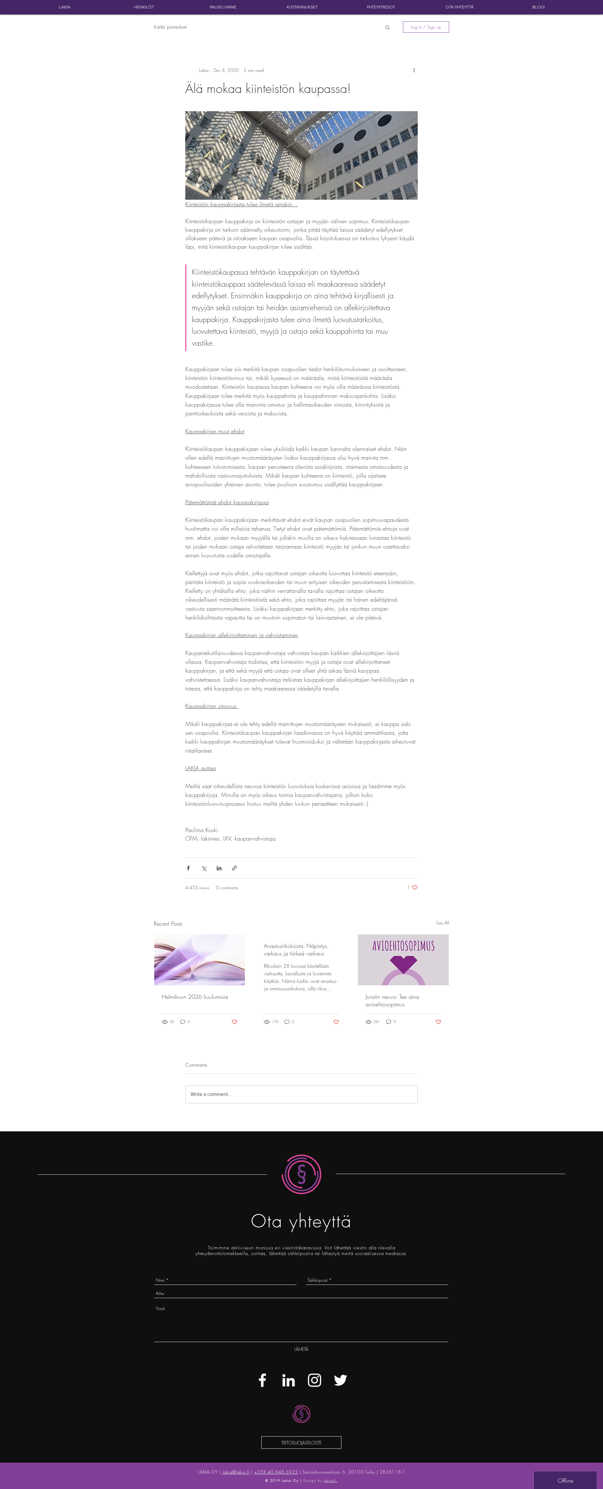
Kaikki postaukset (170, 27)
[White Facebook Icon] (262, 1380)
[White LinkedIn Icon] (288, 1380)
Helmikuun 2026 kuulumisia (195, 996)
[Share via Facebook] (188, 868)
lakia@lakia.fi (236, 1472)
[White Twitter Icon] (341, 1380)
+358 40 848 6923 (276, 1472)
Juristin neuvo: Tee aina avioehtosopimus (392, 1000)
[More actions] (414, 70)
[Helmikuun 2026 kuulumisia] (199, 959)
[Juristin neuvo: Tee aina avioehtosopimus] (403, 959)
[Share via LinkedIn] (219, 868)
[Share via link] (234, 868)
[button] (387, 27)
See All (442, 923)
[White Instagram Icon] (314, 1380)
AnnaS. (330, 1480)
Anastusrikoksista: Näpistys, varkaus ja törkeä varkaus (296, 949)
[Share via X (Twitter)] (204, 868)
